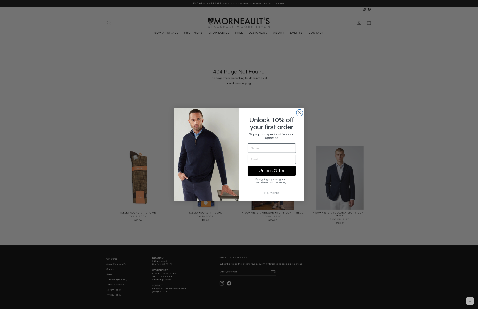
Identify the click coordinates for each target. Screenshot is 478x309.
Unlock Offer (272, 170)
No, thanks (271, 192)
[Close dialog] (299, 112)
